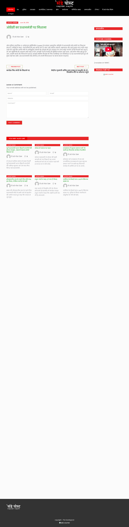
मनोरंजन (65, 10)
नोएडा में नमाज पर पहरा (43, 148)
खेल (57, 10)
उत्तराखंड (32, 10)
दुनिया (24, 10)
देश (18, 10)
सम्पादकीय (87, 10)
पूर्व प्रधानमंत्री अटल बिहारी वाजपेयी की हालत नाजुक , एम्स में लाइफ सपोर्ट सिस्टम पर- (19, 150)
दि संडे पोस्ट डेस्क (18, 37)
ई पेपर (97, 10)
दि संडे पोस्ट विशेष (107, 10)
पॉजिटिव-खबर (76, 10)
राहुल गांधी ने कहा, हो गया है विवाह (46, 179)
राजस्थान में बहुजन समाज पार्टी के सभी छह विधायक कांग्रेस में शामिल (74, 149)
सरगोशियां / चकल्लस (45, 10)
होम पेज (10, 10)
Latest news (12, 23)
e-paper (11, 14)
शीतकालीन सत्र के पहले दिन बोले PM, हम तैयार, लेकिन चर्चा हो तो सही (18, 180)
